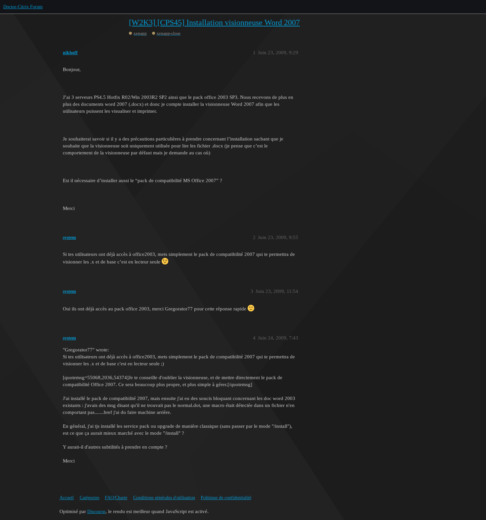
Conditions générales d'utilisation (164, 497)
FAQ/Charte (116, 497)
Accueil (67, 497)
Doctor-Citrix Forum (23, 6)
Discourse (96, 511)
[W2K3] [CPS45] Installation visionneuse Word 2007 (214, 22)
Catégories (89, 497)
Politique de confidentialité (226, 497)
